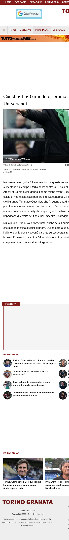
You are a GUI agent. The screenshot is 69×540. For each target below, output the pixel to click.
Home (8, 2)
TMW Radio (20, 2)
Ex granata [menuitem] (59, 29)
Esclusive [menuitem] (25, 29)
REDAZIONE (36, 2)
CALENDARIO (52, 2)
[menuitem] (4, 29)
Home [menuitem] (13, 29)
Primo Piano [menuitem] (42, 29)
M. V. (8, 172)
